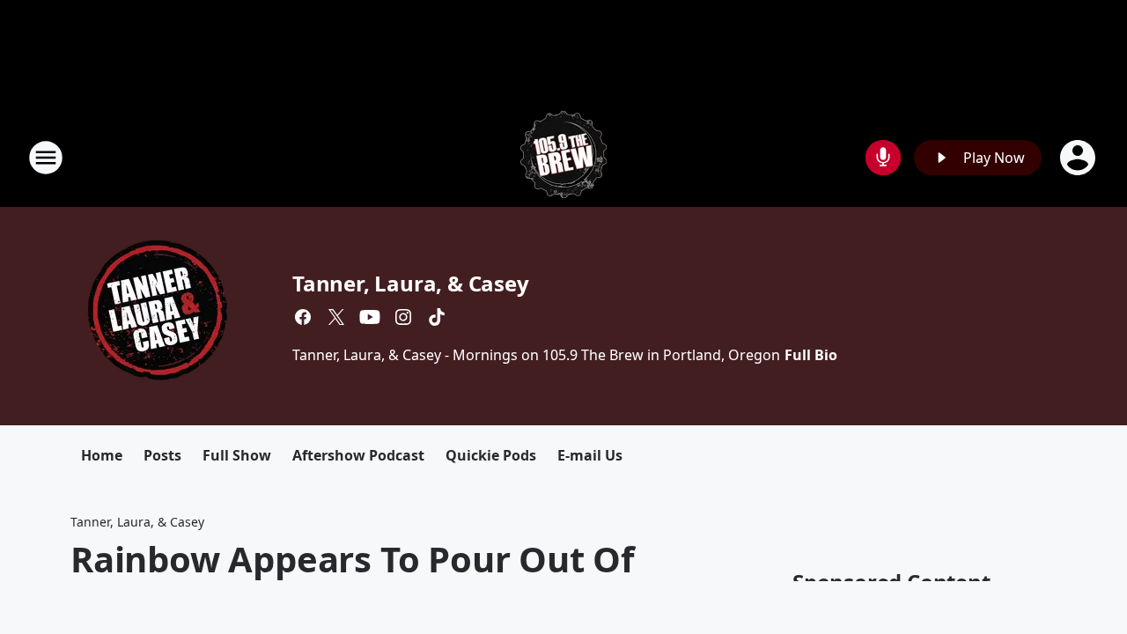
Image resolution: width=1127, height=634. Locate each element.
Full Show (237, 455)
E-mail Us (589, 455)
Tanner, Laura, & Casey (410, 283)
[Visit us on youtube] (369, 317)
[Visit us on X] (336, 317)
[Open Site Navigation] (45, 157)
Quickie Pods (491, 455)
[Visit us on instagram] (403, 317)
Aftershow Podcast (358, 455)
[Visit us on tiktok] (436, 317)
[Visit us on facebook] (302, 317)
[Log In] (1079, 157)
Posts (162, 455)
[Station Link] (563, 157)
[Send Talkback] (883, 157)
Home (101, 455)
